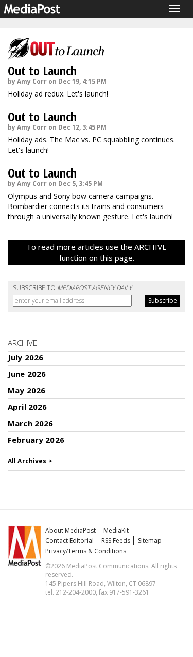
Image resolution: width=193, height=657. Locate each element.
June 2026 (27, 373)
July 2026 (25, 357)
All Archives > (30, 461)
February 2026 (36, 440)
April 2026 (27, 407)
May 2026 (26, 390)
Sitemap (150, 540)
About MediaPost (70, 530)
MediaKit (116, 530)
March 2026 (31, 423)
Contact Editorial (69, 540)
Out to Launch (42, 70)
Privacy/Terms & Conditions (85, 551)
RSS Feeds (115, 540)
